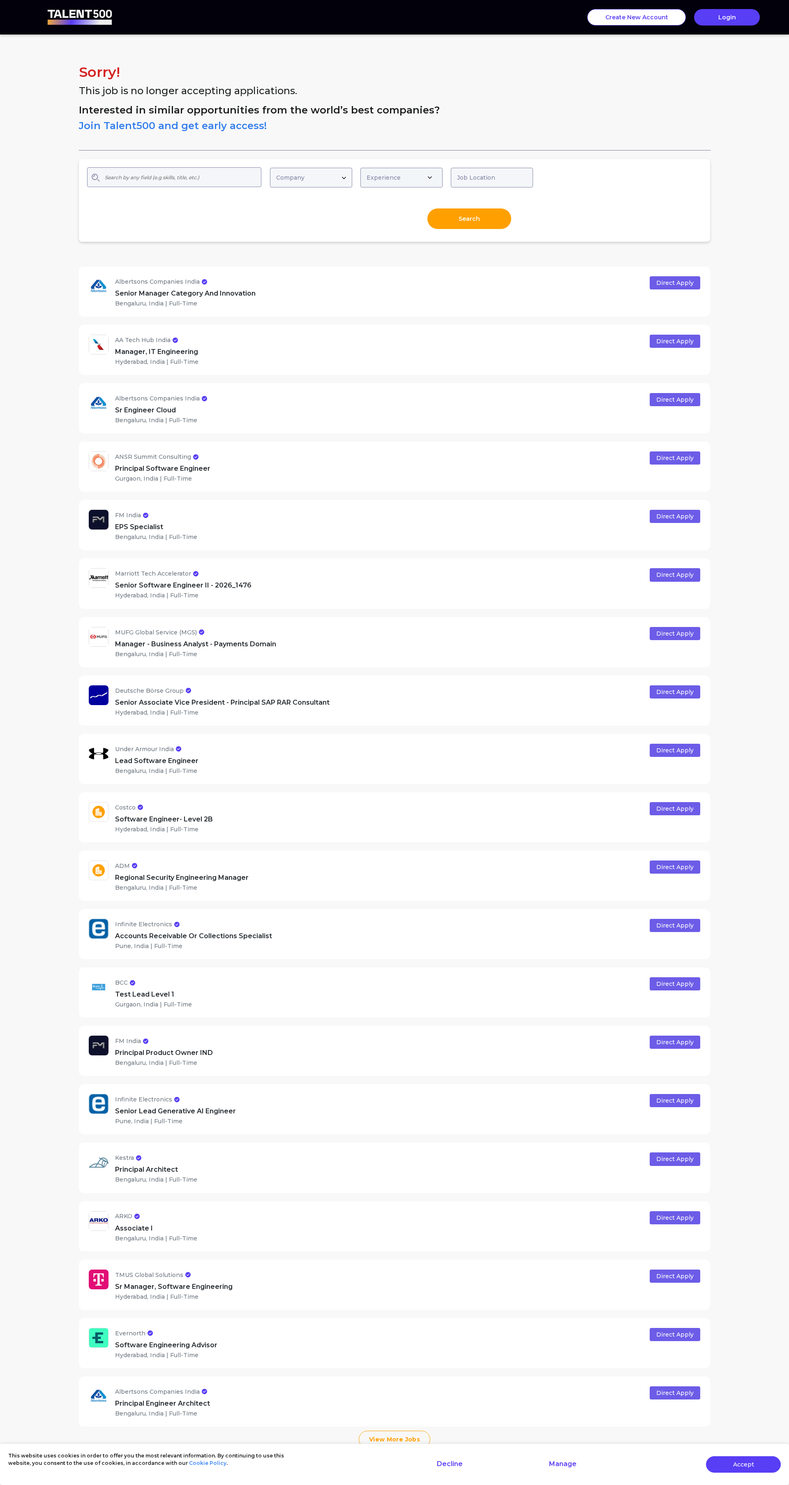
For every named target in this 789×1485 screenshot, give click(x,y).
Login (727, 17)
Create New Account (636, 17)
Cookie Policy (207, 1463)
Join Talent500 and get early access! (173, 126)
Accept (743, 1464)
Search (469, 218)
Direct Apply (675, 283)
